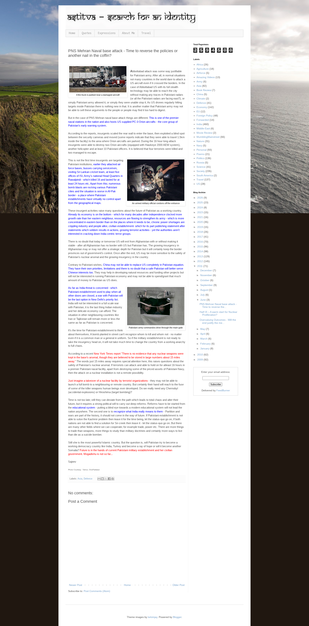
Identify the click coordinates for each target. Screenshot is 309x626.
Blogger (177, 617)
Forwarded (203, 119)
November (206, 275)
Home (72, 33)
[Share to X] (106, 479)
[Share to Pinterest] (112, 479)
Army (199, 81)
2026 (200, 197)
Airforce (201, 72)
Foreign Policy (205, 115)
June (203, 299)
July (202, 294)
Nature (200, 141)
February (205, 343)
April (203, 333)
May (203, 329)
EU (198, 111)
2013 (200, 256)
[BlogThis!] (102, 479)
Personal (202, 149)
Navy (199, 145)
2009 (200, 359)
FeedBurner (223, 390)
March (204, 338)
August (204, 289)
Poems (200, 154)
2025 (200, 202)
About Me (128, 33)
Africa (200, 64)
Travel (146, 33)
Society (201, 171)
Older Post (179, 585)
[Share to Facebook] (109, 479)
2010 (200, 354)
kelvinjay (152, 617)
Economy (202, 107)
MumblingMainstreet (208, 136)
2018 (200, 231)
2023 (200, 212)
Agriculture (203, 68)
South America (205, 175)
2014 (200, 251)
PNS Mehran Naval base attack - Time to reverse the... (218, 306)
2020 (200, 222)
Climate (201, 98)
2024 (200, 207)
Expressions (107, 33)
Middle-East (203, 128)
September (207, 285)
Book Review (204, 90)
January (205, 348)
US (198, 183)
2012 (200, 261)
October (205, 280)
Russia (200, 162)
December (206, 270)
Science (201, 166)
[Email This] (99, 479)
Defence (88, 478)
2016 (200, 241)
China (200, 94)
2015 (200, 246)
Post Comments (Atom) (97, 591)
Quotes (86, 33)
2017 (200, 236)
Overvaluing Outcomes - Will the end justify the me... (218, 321)
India (199, 124)
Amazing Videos (206, 77)
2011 (200, 266)
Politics (200, 158)
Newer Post (75, 585)
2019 (200, 227)
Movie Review (204, 132)
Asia (80, 478)
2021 (200, 217)
